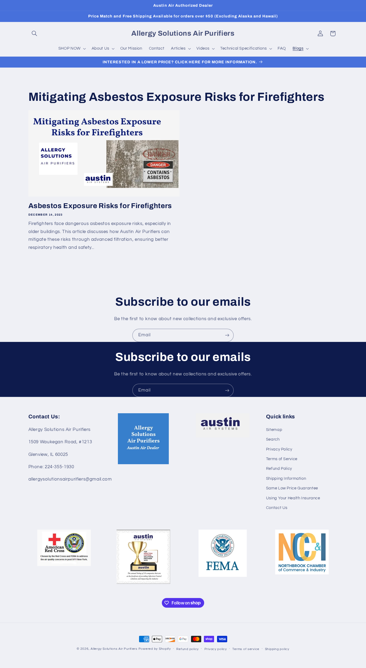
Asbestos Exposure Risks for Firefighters (100, 206)
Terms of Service (281, 459)
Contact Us (276, 508)
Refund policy (187, 649)
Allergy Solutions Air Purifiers (114, 648)
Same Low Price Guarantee (292, 488)
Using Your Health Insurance (293, 498)
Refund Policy (279, 469)
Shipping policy (277, 649)
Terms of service (245, 649)
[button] (34, 33)
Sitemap (274, 430)
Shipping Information (286, 479)
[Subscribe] (227, 335)
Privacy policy (215, 649)
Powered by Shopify (155, 648)
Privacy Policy (279, 449)
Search (273, 439)
